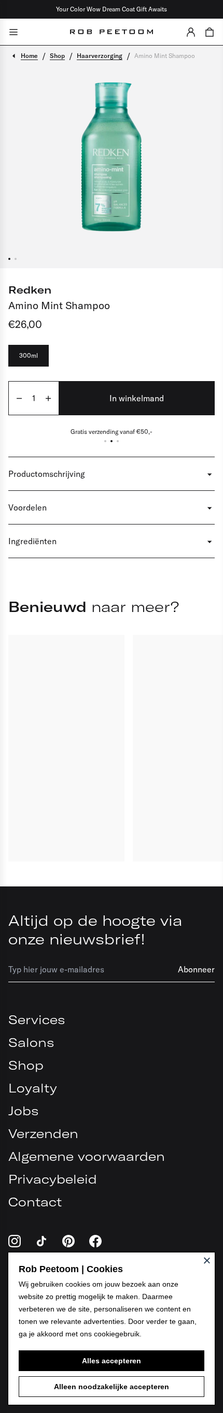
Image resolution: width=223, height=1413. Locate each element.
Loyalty (32, 1088)
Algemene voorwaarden (86, 1156)
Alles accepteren (111, 1361)
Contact (35, 1202)
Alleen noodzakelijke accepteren (111, 1386)
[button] (191, 32)
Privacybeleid (52, 1179)
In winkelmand (136, 398)
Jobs (23, 1110)
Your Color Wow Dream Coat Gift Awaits (111, 9)
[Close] (207, 1260)
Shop (26, 1065)
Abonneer (196, 969)
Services (36, 1019)
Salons (31, 1042)
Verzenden (43, 1133)
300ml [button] (28, 355)
